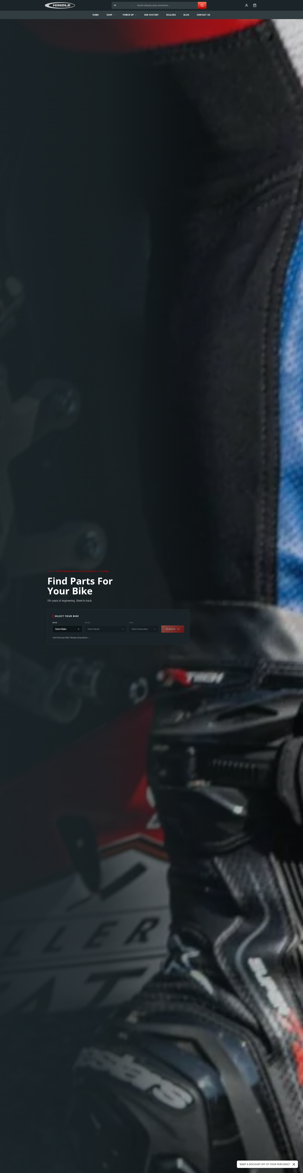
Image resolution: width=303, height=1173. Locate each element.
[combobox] (166, 5)
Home (96, 15)
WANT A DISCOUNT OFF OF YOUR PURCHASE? (265, 1164)
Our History (151, 15)
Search (170, 629)
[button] (254, 5)
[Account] (246, 5)
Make (55, 623)
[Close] (294, 1164)
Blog (186, 15)
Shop (109, 15)
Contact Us (203, 15)
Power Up (128, 15)
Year (131, 623)
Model (88, 623)
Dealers (171, 15)
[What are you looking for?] (202, 5)
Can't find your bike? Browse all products (71, 637)
